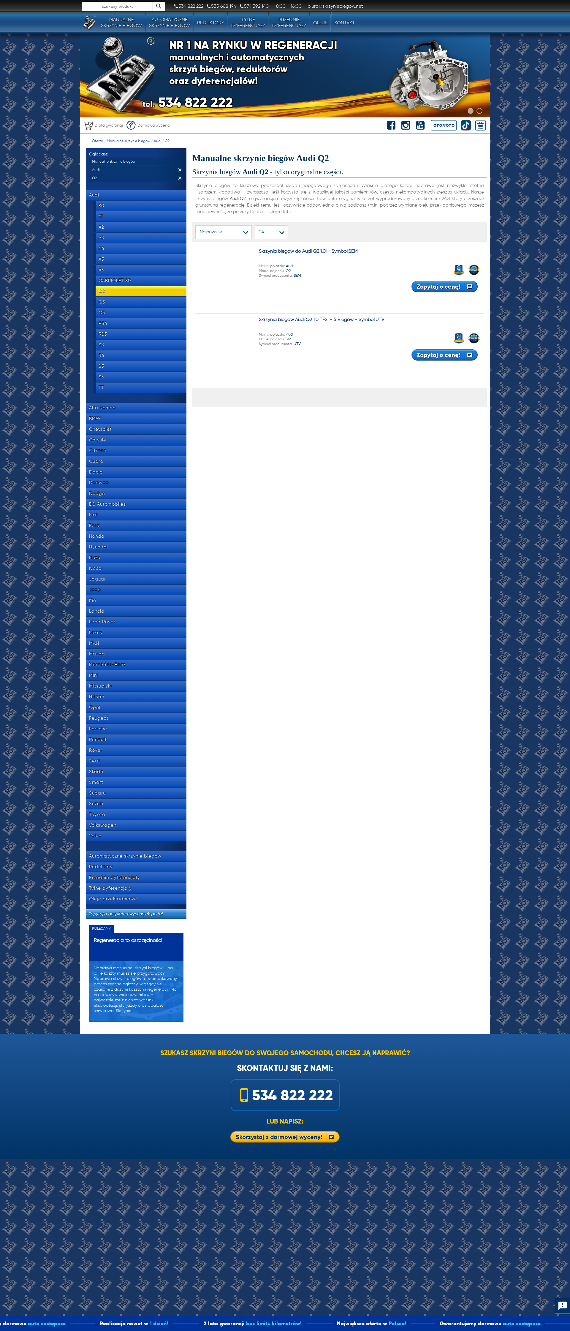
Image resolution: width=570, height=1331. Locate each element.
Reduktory (210, 23)
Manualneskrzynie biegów (121, 22)
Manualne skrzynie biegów (128, 141)
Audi (157, 141)
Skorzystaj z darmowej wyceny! (279, 1137)
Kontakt (345, 23)
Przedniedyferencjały (289, 22)
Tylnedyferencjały (248, 22)
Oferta (97, 141)
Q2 (167, 141)
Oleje (320, 23)
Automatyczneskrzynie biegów (169, 22)
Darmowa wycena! (153, 125)
